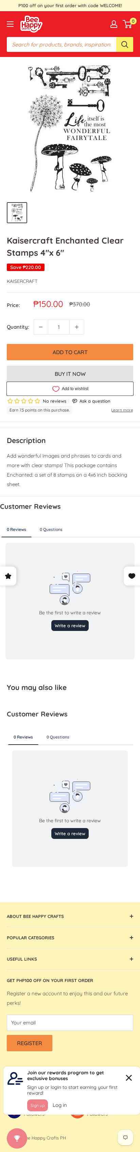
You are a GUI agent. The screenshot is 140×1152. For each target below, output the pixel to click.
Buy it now (70, 373)
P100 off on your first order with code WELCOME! (70, 5)
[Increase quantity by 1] (77, 327)
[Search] (124, 44)
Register (29, 1043)
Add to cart (70, 352)
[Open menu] (10, 24)
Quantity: (18, 327)
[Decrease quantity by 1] (41, 327)
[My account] (113, 24)
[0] (127, 24)
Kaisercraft (22, 281)
